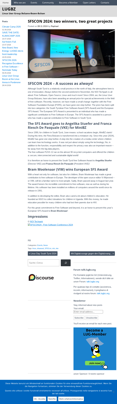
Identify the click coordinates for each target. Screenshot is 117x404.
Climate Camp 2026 (11, 26)
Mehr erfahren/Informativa (71, 399)
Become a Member (68, 2)
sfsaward (40, 248)
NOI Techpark (36, 221)
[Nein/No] (113, 391)
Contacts (105, 2)
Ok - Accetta (39, 399)
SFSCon (48, 248)
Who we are (20, 2)
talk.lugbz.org (93, 281)
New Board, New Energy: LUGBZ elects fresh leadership (12, 50)
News (45, 245)
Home (6, 2)
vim (53, 248)
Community (48, 2)
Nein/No (52, 399)
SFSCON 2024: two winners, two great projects (70, 21)
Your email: (78, 308)
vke (57, 248)
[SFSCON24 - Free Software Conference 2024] (50, 225)
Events (34, 2)
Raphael (54, 26)
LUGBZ (9, 9)
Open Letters (89, 2)
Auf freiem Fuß (9, 42)
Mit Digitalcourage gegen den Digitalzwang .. (92, 253)
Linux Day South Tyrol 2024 (42, 253)
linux (34, 248)
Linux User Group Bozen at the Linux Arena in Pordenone (11, 79)
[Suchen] (66, 262)
